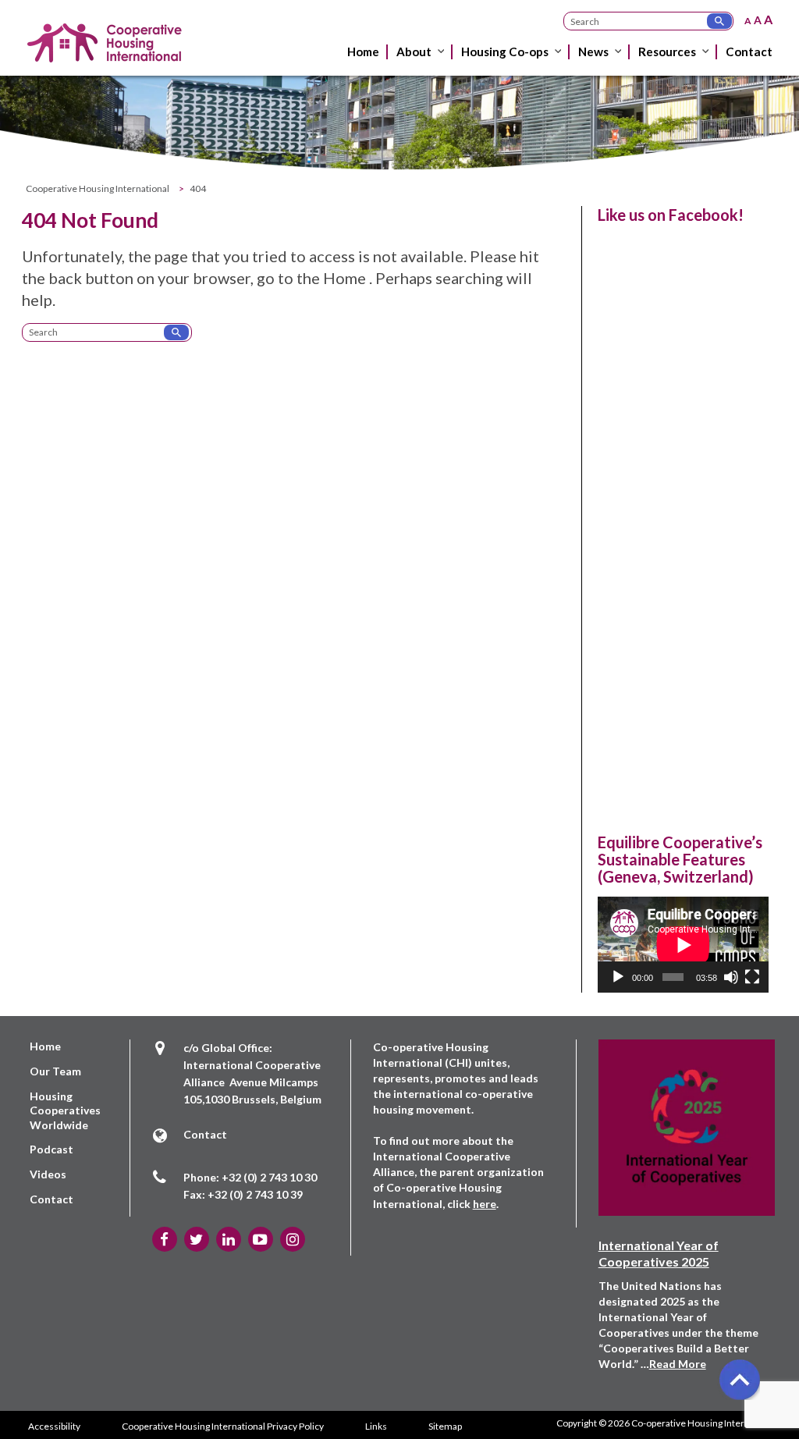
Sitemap (445, 1426)
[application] (683, 945)
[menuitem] (364, 63)
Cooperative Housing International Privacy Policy (223, 1426)
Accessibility (54, 1426)
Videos (48, 1174)
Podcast (51, 1149)
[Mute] (731, 977)
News (593, 51)
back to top (738, 1379)
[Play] (618, 977)
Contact (749, 51)
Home (363, 51)
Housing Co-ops (505, 51)
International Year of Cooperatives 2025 (658, 1253)
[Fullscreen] (752, 977)
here (484, 1203)
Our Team (55, 1071)
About (413, 51)
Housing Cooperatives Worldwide (65, 1110)
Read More (677, 1363)
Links (376, 1426)
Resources (667, 51)
